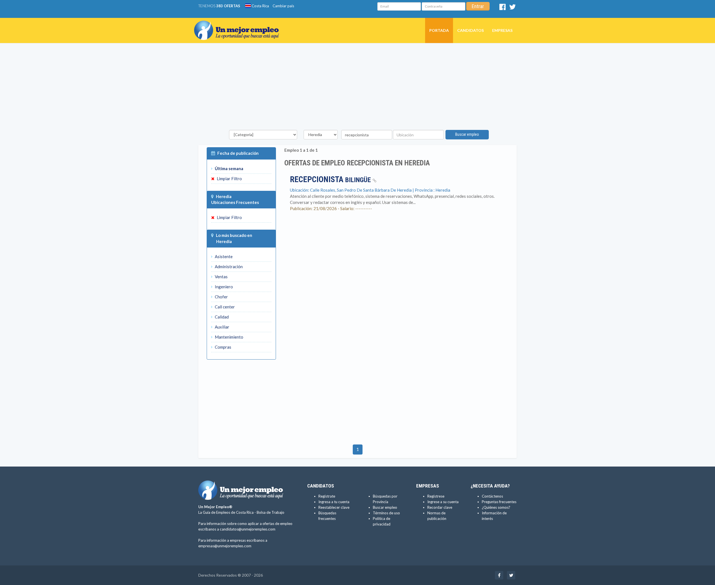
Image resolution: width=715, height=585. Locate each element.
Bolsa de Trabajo (270, 512)
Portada (439, 30)
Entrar (478, 6)
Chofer (221, 296)
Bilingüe (331, 180)
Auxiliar (221, 326)
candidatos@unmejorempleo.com (247, 529)
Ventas (221, 276)
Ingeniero (223, 286)
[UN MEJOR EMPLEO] (238, 25)
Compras (222, 346)
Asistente (223, 256)
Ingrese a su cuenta (443, 502)
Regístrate (326, 496)
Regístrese (435, 496)
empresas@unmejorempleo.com (224, 546)
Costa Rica (260, 6)
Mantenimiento (228, 336)
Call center (224, 306)
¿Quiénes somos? (496, 507)
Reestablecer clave (333, 507)
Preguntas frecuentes (499, 502)
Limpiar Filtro (229, 178)
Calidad (221, 316)
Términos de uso (386, 513)
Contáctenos (492, 496)
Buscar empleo (467, 134)
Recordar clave (439, 507)
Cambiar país (283, 6)
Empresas (502, 30)
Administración (228, 266)
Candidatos (470, 30)
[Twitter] (512, 8)
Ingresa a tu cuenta (333, 502)
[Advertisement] (357, 88)
